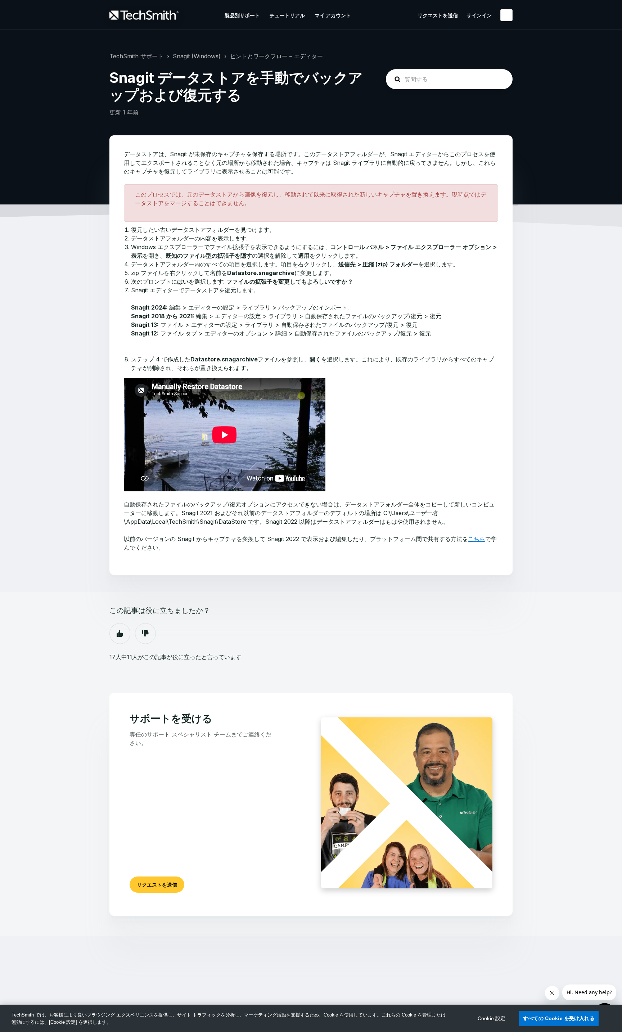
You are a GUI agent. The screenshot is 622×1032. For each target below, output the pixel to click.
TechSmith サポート (136, 56)
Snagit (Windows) (197, 56)
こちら (476, 538)
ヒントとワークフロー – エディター (276, 56)
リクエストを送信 (438, 15)
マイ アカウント (333, 15)
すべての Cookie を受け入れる (559, 1018)
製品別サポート (242, 15)
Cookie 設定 (491, 1018)
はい (119, 633)
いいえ (145, 633)
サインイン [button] (479, 15)
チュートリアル (287, 15)
